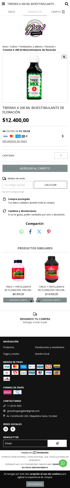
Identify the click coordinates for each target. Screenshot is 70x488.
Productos (8, 347)
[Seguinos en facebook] (12, 429)
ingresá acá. (59, 464)
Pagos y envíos (11, 353)
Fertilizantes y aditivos (31, 46)
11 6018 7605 (14, 405)
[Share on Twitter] (39, 232)
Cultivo (13, 46)
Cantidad (8, 155)
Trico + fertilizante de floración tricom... (18, 288)
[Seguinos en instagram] (5, 429)
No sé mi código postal (13, 191)
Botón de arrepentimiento (35, 467)
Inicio (5, 46)
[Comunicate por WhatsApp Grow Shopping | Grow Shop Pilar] (63, 463)
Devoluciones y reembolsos (49, 347)
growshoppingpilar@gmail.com (23, 410)
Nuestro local (42, 353)
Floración (50, 46)
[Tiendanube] (35, 454)
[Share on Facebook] (30, 232)
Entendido (35, 484)
